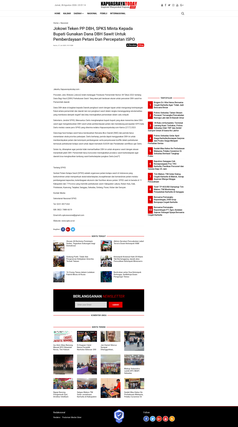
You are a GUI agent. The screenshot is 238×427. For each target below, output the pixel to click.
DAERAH (78, 13)
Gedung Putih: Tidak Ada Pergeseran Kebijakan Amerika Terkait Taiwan (80, 259)
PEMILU (103, 13)
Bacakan (132, 45)
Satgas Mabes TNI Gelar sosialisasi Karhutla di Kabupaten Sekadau (87, 395)
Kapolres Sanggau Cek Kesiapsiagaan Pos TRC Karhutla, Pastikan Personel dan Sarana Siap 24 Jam (166, 165)
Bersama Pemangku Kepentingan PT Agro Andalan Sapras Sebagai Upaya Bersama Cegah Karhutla (166, 211)
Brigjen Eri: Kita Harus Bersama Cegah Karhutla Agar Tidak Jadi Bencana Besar (169, 105)
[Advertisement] (166, 59)
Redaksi (56, 417)
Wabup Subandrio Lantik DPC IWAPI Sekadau (132, 371)
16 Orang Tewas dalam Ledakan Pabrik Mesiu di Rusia (80, 273)
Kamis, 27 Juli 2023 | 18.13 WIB (63, 45)
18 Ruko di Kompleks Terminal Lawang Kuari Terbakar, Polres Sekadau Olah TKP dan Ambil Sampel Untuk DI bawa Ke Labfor (165, 127)
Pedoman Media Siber (71, 417)
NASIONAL (92, 13)
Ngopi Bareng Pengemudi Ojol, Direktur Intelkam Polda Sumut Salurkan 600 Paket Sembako (63, 396)
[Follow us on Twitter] (152, 419)
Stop (141, 45)
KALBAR (67, 13)
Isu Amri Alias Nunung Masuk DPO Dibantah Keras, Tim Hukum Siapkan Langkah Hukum (63, 349)
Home (56, 23)
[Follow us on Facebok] (146, 419)
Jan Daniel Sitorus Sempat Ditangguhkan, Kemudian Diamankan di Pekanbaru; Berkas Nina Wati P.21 (110, 350)
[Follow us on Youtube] (165, 419)
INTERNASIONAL (118, 13)
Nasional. (64, 23)
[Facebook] (63, 229)
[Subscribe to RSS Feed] (172, 419)
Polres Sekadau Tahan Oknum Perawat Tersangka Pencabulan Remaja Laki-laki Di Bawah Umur (169, 115)
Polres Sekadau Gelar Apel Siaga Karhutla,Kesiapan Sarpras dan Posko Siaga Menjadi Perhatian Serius (166, 139)
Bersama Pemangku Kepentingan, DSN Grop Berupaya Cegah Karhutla (166, 199)
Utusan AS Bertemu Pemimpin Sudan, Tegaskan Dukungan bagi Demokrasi (80, 243)
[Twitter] (73, 229)
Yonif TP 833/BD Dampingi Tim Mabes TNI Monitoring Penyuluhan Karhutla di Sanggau (169, 189)
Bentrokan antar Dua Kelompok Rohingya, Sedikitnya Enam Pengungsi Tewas (127, 274)
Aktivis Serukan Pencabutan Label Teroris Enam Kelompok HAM (129, 242)
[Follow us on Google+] (159, 419)
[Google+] (68, 229)
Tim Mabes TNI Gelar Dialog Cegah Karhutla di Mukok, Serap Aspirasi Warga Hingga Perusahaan (166, 178)
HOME (57, 13)
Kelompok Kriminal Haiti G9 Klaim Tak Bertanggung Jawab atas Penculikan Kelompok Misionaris (128, 259)
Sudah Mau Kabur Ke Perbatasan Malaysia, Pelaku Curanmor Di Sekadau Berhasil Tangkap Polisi (133, 396)
